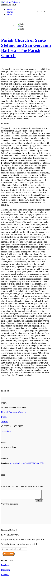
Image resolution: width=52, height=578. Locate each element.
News (9, 14)
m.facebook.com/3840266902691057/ (27, 463)
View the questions (9, 504)
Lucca (4, 417)
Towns (10, 12)
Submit (39, 501)
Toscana (4, 421)
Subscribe (8, 554)
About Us (11, 9)
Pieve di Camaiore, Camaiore (14, 412)
